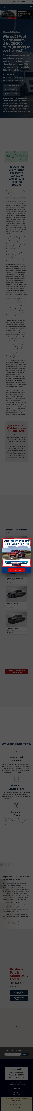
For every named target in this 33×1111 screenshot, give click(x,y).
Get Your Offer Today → (16, 570)
